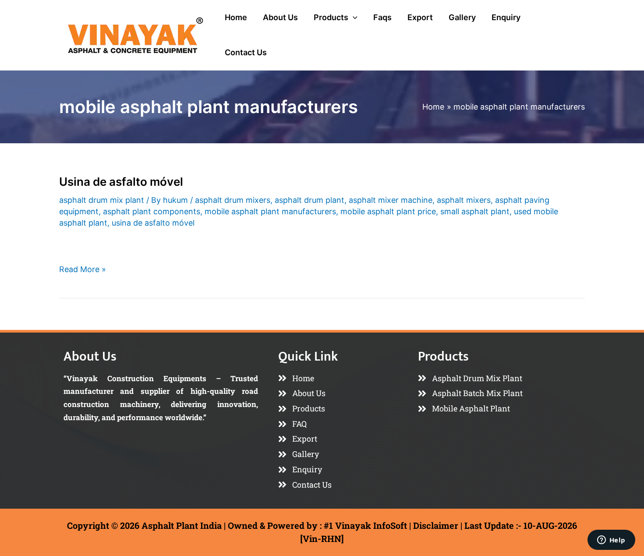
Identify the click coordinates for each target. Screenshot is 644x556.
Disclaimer (435, 525)
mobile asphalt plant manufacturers (270, 211)
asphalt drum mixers (232, 200)
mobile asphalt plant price (388, 211)
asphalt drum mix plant (101, 200)
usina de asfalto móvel (153, 222)
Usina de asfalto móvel (121, 181)
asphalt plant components (151, 211)
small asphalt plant (475, 211)
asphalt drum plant (309, 200)
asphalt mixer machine (390, 200)
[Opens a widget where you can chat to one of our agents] (611, 541)
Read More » (82, 268)
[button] (352, 17)
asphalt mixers (464, 200)
